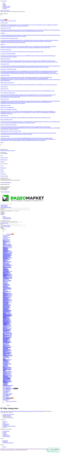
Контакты (5, 8)
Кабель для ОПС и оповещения (39, 112)
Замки (28, 40)
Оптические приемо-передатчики (10, 134)
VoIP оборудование (16, 77)
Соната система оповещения (39, 73)
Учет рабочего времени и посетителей (17, 42)
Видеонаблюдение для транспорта (12, 31)
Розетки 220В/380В (27, 139)
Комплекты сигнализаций (6, 25)
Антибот (2, 212)
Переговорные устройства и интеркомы (18, 36)
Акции (4, 4)
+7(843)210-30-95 (7, 191)
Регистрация (6, 10)
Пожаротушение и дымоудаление (7, 82)
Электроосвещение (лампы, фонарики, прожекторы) (35, 140)
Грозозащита (3, 51)
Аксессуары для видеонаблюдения (26, 31)
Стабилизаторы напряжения (19, 103)
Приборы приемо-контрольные (11, 67)
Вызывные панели (10, 35)
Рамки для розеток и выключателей (15, 139)
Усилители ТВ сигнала (53, 61)
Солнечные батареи (9, 103)
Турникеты (7, 42)
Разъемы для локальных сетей (6, 117)
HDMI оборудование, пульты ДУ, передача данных (10, 130)
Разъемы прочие (34, 117)
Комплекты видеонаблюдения (8, 24)
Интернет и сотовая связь (5, 49)
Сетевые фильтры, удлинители (37, 139)
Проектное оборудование (38, 31)
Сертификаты (5, 424)
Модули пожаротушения (25, 84)
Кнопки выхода (43, 40)
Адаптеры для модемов (16, 51)
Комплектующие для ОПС (47, 65)
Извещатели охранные (27, 65)
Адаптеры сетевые (30, 77)
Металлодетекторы (7, 41)
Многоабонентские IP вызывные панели (36, 35)
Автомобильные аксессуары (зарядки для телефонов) (13, 101)
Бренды (4, 5)
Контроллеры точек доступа (9, 78)
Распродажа (5, 440)
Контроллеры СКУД (50, 40)
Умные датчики (19, 46)
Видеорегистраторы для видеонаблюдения (21, 29)
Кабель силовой (49, 112)
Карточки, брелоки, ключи (34, 40)
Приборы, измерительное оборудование (8, 124)
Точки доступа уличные (27, 79)
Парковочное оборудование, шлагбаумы (19, 41)
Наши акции (5, 441)
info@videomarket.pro (7, 182)
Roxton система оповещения (31, 71)
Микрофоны (11, 72)
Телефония (45, 90)
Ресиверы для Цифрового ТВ (34, 61)
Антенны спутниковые (7, 55)
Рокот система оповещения (27, 73)
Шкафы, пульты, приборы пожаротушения (48, 84)
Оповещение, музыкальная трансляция (8, 69)
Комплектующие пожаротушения (13, 84)
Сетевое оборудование (5, 75)
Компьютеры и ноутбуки (5, 105)
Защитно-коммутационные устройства (36, 102)
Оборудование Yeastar (25, 95)
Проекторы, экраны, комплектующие (12, 96)
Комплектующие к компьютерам (7, 107)
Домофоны (2, 33)
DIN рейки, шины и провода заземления (10, 138)
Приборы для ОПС (52, 127)
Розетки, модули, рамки (5, 90)
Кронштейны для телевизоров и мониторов (45, 121)
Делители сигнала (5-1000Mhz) (39, 60)
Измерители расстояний (15, 126)
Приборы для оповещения (10, 73)
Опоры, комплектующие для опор (28, 122)
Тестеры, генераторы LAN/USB (11, 128)
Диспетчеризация (4, 86)
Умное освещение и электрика (15, 47)
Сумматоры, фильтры (44, 61)
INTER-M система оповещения (8, 71)
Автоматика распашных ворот (8, 40)
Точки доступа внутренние (17, 79)
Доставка (5, 432)
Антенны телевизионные (7, 60)
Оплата (4, 433)
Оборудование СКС (4, 88)
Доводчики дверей (23, 40)
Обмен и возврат (6, 436)
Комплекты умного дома (43, 24)
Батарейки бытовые (49, 101)
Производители (6, 423)
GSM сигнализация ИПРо (17, 65)
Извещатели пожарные (37, 65)
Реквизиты (5, 421)
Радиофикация (19, 73)
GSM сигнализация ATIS (7, 65)
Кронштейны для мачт (32, 121)
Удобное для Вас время (5, 210)
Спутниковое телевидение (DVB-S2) (7, 53)
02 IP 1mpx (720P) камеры (37, 411)
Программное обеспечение (33, 41)
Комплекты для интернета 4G (32, 24)
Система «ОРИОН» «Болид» (36, 67)
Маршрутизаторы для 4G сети (35, 78)
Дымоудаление (3, 84)
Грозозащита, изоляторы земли (26, 60)
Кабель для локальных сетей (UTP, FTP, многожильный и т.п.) (20, 112)
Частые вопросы (6, 431)
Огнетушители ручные (34, 84)
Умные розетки (6, 47)
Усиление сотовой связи (26, 51)
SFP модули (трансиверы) (7, 77)
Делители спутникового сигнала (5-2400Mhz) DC (22, 55)
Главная (2, 411)
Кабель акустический (33, 111)
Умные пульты (50, 46)
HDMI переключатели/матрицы (8, 133)
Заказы (4, 216)
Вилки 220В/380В (22, 138)
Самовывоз (5, 434)
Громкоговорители (51, 71)
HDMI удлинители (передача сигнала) (23, 133)
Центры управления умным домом (9, 46)
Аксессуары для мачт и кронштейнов (9, 121)
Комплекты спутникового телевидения (20, 25)
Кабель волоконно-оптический (44, 111)
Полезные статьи (6, 7)
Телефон (2, 209)
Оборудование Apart (17, 94)
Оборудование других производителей (38, 95)
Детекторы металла (6, 126)
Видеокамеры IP (29, 411)
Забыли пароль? (6, 225)
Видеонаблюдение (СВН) (5, 27)
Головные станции (16, 60)
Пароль (1, 225)
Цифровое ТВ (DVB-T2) (5, 58)
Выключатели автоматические (32, 138)
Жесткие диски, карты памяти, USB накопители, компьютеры (43, 29)
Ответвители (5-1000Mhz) (13, 61)
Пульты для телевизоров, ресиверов (24, 134)
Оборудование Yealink (16, 95)
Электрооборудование (5, 136)
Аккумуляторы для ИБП (40, 101)
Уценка (1, 142)
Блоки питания (25, 102)
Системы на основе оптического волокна (34, 90)
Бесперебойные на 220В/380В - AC (15, 102)
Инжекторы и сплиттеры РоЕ (40, 77)
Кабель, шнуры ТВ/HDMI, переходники (8, 109)
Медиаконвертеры (8, 79)
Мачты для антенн (17, 122)
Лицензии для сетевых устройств (22, 78)
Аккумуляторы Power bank (29, 101)
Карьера (4, 446)
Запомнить (4, 229)
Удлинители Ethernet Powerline (38, 79)
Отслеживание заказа (4, 221)
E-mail (1, 224)
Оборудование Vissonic (7, 95)
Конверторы (47, 55)
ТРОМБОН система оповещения (51, 73)
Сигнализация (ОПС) (4, 63)
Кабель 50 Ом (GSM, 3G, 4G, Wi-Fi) (9, 111)
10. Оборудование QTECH (7, 94)
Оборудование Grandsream (26, 94)
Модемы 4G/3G (9, 51)
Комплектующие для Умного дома (43, 47)
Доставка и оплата (6, 6)
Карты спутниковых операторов (38, 55)
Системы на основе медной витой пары (18, 90)
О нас (4, 3)
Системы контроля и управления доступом (9, 38)
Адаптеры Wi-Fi (23, 77)
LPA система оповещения (20, 71)
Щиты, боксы (21, 140)
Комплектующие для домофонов (21, 35)
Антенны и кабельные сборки (37, 51)
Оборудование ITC (36, 94)
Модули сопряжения (48, 35)
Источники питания (4, 99)
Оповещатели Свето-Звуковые (41, 46)
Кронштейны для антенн (22, 121)
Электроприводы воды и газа (29, 46)
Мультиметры (22, 126)
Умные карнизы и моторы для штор (28, 47)
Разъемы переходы (4, 115)
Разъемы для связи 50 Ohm (18, 117)
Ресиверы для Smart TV (23, 61)
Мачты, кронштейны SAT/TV (6, 119)
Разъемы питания (27, 117)
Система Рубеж (45, 67)
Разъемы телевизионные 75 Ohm (43, 117)
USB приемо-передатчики (36, 133)
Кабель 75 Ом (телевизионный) (23, 111)
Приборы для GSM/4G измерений (29, 127)
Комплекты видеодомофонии (20, 24)
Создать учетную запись (5, 226)
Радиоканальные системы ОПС (24, 67)
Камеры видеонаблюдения (7, 29)
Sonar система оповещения (42, 71)
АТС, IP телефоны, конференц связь (7, 92)
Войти (1, 10)
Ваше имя (2, 208)
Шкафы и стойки (51, 90)
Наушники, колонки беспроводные (21, 72)
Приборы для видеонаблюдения (42, 127)
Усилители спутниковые (12, 56)
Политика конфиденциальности (9, 425)
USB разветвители (45, 133)
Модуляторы (47, 60)
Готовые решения (4, 22)
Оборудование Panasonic (45, 94)
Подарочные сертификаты (8, 442)
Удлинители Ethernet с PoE (50, 79)
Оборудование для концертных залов (35, 72)
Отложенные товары (7, 218)
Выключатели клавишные (43, 138)
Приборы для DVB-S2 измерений (32, 126)
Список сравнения (6, 217)
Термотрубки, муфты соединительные (11, 140)
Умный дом (2, 44)
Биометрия (17, 40)
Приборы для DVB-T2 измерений (15, 127)
